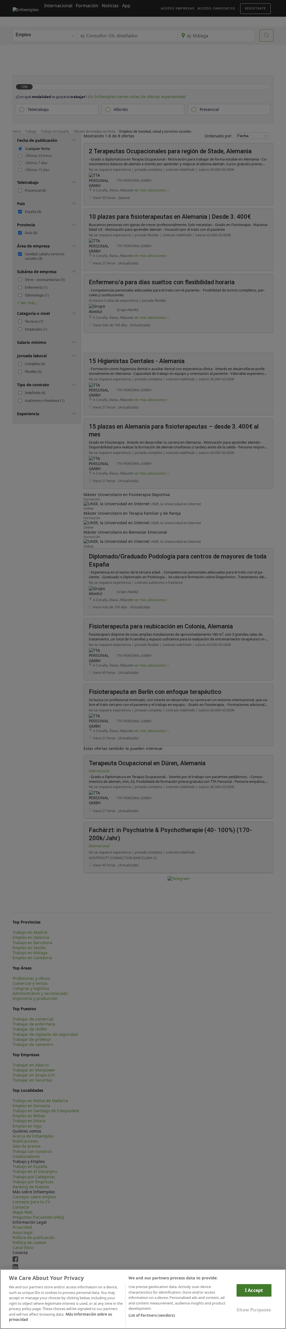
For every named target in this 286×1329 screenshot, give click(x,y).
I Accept (254, 1290)
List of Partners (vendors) (151, 1315)
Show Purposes (254, 1310)
